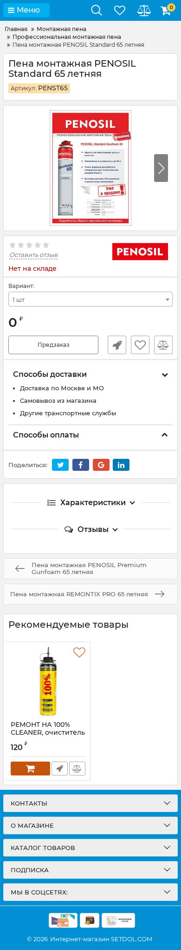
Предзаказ (54, 344)
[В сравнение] (163, 345)
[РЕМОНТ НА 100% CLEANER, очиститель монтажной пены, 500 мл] (48, 681)
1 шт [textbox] (19, 299)
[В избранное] (140, 345)
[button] (161, 168)
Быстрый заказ (117, 345)
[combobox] (90, 299)
